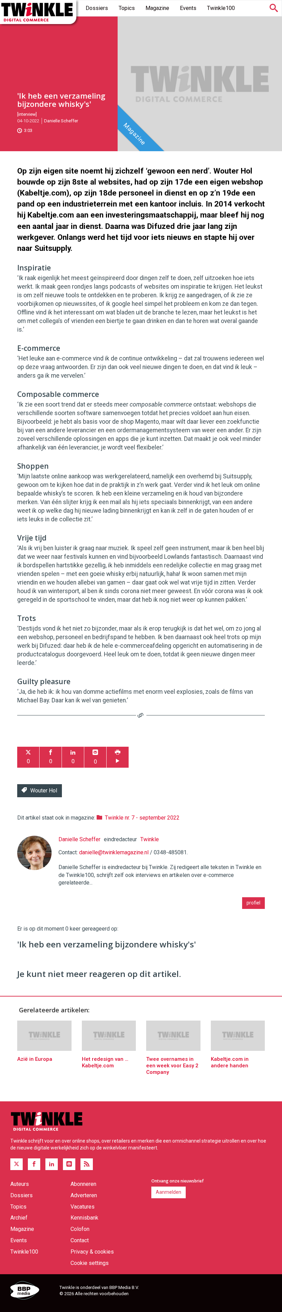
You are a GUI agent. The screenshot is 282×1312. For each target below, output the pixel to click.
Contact (79, 1240)
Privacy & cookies (92, 1251)
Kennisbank (84, 1217)
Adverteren (83, 1195)
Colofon (79, 1229)
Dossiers (97, 8)
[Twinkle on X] (16, 1164)
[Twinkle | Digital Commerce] (38, 12)
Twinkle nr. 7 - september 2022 (142, 817)
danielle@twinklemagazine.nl (114, 852)
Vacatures (82, 1206)
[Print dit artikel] (118, 757)
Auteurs (19, 1184)
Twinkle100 (221, 8)
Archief (19, 1217)
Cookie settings (89, 1263)
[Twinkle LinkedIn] (51, 1164)
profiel (253, 902)
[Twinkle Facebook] (34, 1164)
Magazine (157, 8)
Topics (127, 8)
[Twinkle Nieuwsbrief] (69, 1164)
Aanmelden (168, 1192)
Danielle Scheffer (61, 120)
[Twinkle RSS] (86, 1164)
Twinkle (149, 839)
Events (188, 8)
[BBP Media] (32, 1291)
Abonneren (83, 1184)
